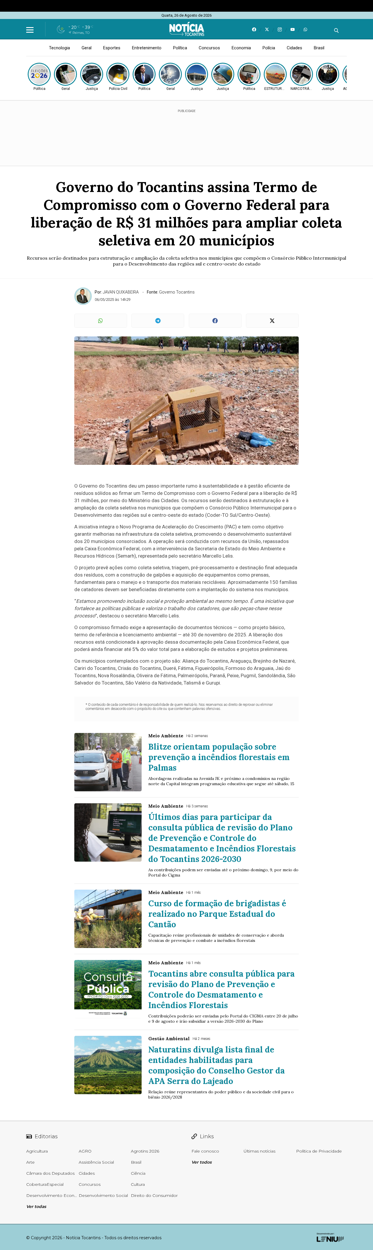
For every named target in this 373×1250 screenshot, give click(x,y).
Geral (87, 47)
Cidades (294, 47)
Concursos (209, 47)
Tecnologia (59, 47)
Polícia (269, 47)
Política (180, 47)
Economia (241, 47)
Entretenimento (146, 47)
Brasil (319, 47)
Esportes (111, 47)
